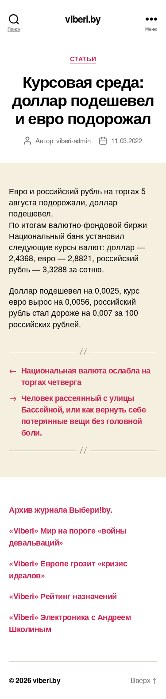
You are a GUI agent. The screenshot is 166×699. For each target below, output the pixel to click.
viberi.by (82, 19)
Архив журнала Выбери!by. (60, 509)
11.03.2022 (126, 140)
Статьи (83, 59)
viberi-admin (73, 140)
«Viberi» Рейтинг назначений (63, 596)
